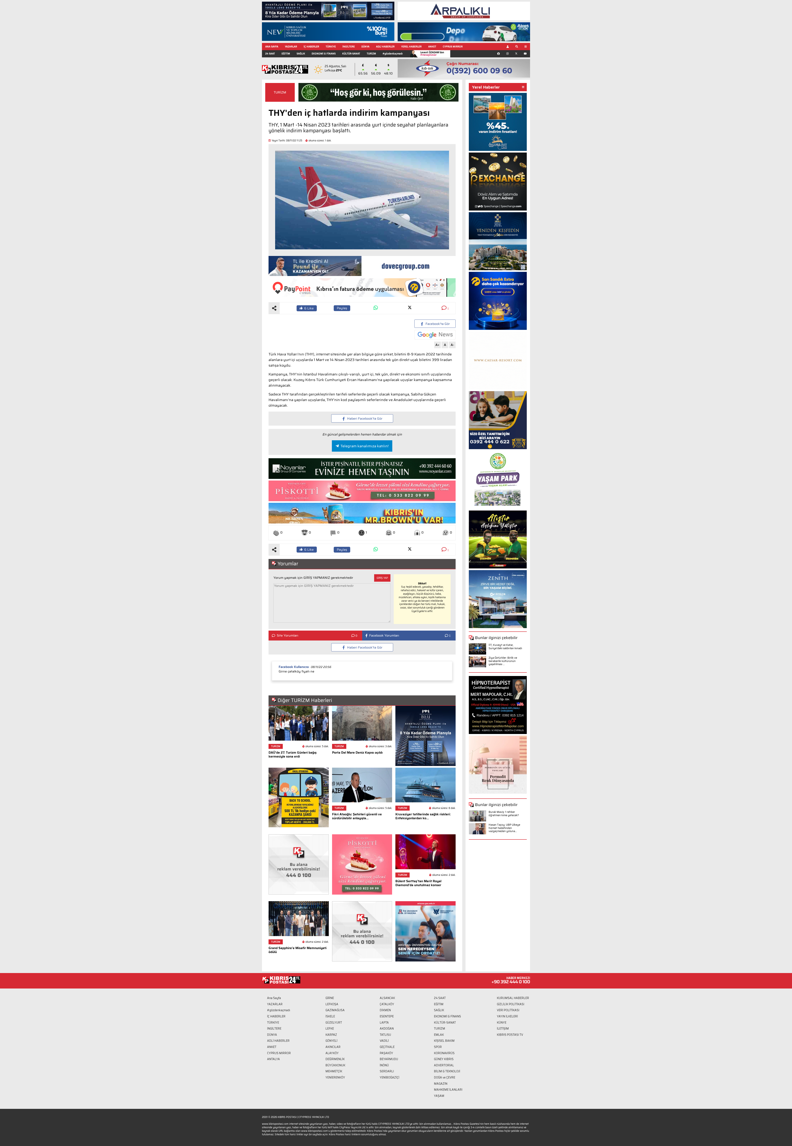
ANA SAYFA (271, 47)
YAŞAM (439, 1096)
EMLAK (439, 1034)
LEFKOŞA (331, 1004)
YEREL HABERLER (411, 47)
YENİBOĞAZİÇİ (389, 1077)
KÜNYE (501, 1022)
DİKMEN (385, 1010)
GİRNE (329, 998)
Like (309, 308)
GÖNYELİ (331, 1040)
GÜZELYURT (333, 1022)
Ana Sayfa (274, 998)
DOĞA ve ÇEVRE (444, 1077)
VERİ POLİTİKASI (508, 1010)
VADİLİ (384, 1040)
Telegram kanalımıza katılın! (365, 446)
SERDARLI (387, 1071)
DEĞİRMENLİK (335, 1059)
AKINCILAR (333, 1047)
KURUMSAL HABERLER (513, 998)
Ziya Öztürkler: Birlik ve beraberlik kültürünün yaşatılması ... (503, 661)
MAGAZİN (440, 1083)
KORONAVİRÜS (444, 1053)
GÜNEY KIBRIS (444, 1059)
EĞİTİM (286, 54)
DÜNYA (365, 47)
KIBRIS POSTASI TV (510, 1034)
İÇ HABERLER (311, 47)
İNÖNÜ (384, 1065)
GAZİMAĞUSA (335, 1010)
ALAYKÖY (332, 1053)
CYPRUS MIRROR (453, 47)
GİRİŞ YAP (382, 578)
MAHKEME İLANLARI (448, 1089)
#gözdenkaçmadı (393, 54)
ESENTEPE (387, 1016)
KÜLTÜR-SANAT (351, 54)
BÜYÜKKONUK (335, 1065)
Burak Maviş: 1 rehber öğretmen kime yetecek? (504, 813)
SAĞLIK (301, 54)
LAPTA (384, 1022)
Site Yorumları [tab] (287, 635)
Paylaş (342, 308)
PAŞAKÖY (386, 1053)
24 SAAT (270, 54)
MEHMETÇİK (333, 1071)
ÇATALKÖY (387, 1004)
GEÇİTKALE (387, 1047)
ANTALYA (273, 1059)
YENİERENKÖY (335, 1077)
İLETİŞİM (503, 1028)
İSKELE (330, 1016)
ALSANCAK (387, 998)
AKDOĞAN (387, 1028)
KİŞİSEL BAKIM (444, 1040)
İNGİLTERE (348, 47)
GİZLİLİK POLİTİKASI (510, 1004)
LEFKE (329, 1028)
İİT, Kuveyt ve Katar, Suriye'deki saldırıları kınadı (505, 646)
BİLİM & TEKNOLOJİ (447, 1071)
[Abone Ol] (435, 335)
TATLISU (385, 1034)
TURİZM (371, 54)
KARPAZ (331, 1034)
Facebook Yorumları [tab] (384, 635)
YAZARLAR (291, 47)
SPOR (438, 1047)
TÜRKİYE (331, 47)
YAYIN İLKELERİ (507, 1016)
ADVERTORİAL (444, 1065)
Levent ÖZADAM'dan (432, 53)
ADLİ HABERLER (385, 47)
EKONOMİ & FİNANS (324, 54)
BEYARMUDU (389, 1059)
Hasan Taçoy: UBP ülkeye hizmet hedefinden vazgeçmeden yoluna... (504, 828)
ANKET (432, 47)
